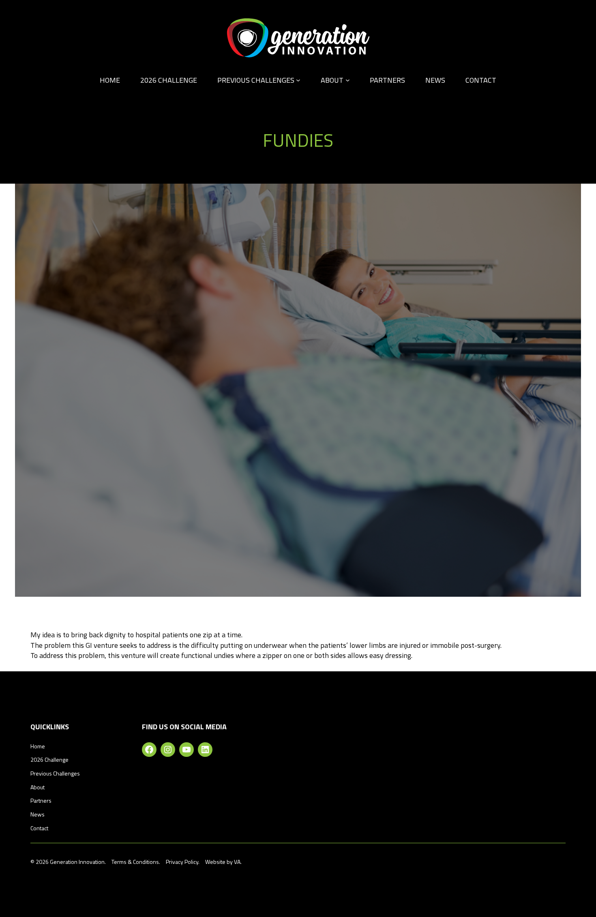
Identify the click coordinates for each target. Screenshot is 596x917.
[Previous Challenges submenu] (298, 80)
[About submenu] (347, 80)
